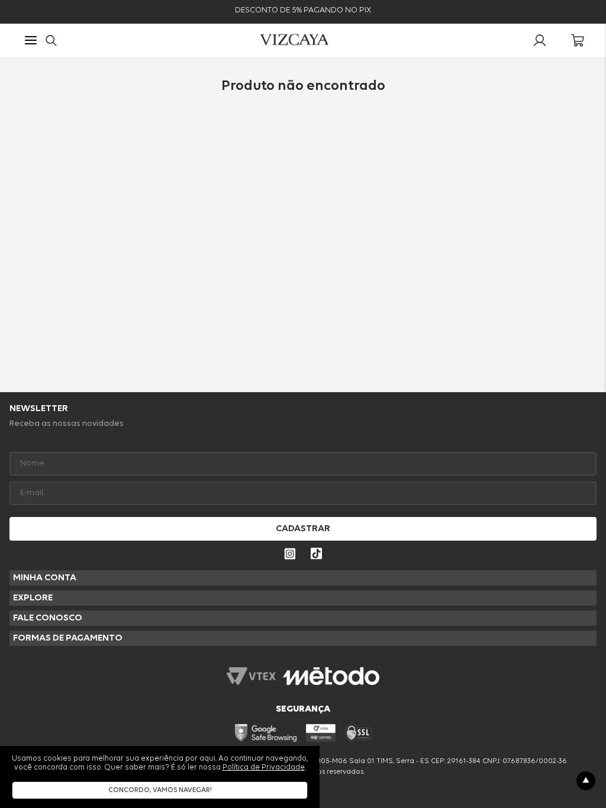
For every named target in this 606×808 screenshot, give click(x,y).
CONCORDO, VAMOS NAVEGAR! (160, 790)
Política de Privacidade (264, 767)
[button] (31, 41)
